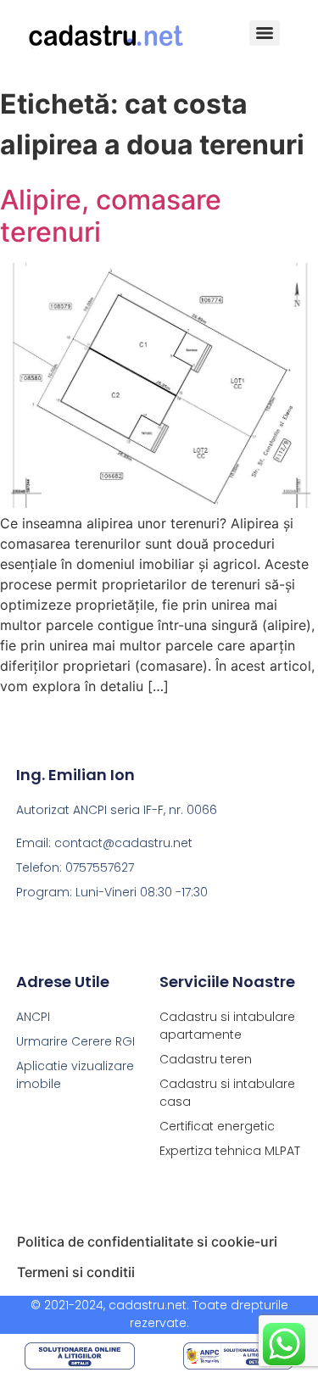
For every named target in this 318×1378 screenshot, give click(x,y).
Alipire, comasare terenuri (110, 215)
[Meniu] (264, 33)
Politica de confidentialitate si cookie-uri (147, 1241)
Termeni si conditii (76, 1272)
